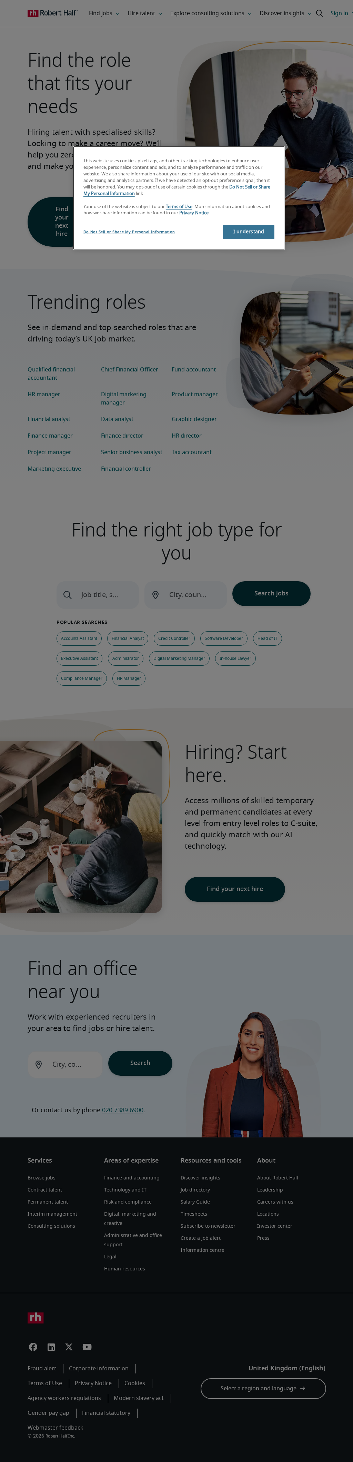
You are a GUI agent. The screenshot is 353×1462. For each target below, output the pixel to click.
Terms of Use (179, 207)
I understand (248, 231)
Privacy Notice (194, 213)
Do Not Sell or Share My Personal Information (129, 232)
